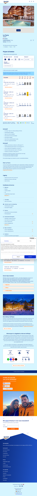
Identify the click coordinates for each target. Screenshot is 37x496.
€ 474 (27, 94)
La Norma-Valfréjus (6, 40)
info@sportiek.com (8, 388)
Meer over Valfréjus (7, 328)
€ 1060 (20, 104)
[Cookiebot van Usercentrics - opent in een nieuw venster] (30, 238)
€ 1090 (22, 83)
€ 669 (30, 104)
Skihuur (6, 287)
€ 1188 (22, 94)
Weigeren (18, 256)
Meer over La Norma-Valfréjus (18, 365)
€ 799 (20, 94)
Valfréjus (4, 41)
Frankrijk (5, 38)
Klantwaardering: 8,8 (19, 494)
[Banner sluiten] (35, 238)
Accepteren (30, 256)
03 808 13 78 (7, 386)
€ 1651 (22, 104)
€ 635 (27, 115)
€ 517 (30, 94)
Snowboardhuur (8, 290)
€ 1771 (22, 115)
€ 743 (20, 83)
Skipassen (7, 284)
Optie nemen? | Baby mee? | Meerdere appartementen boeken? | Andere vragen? (9, 123)
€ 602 (27, 104)
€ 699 (25, 104)
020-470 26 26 (7, 383)
